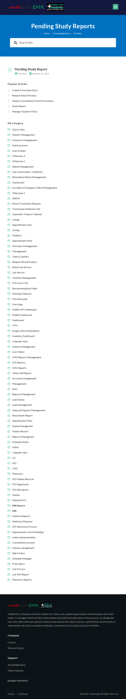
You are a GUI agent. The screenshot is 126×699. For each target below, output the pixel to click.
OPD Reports (19, 367)
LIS (14, 457)
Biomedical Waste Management (29, 177)
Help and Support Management (28, 410)
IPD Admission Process (24, 526)
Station (16, 494)
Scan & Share (19, 150)
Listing (15, 219)
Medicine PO (19, 500)
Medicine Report (21, 516)
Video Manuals (16, 670)
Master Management (23, 134)
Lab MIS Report (20, 574)
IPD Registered (20, 484)
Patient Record (20, 431)
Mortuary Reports (22, 293)
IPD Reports (18, 362)
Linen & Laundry (20, 256)
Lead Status (18, 399)
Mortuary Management (24, 246)
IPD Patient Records (23, 479)
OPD (15, 468)
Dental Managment (22, 426)
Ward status (18, 553)
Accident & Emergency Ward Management (34, 187)
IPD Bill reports (20, 489)
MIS (14, 510)
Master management (23, 547)
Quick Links (18, 129)
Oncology (17, 304)
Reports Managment (23, 436)
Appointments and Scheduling (27, 532)
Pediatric (17, 235)
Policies (11, 694)
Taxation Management (24, 277)
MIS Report (18, 505)
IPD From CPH (20, 283)
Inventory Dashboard (23, 335)
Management (19, 251)
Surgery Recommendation (25, 330)
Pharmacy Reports (22, 579)
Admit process (20, 145)
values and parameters (24, 537)
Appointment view (22, 224)
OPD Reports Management (26, 357)
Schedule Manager (22, 558)
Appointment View (22, 240)
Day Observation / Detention (27, 171)
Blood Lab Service (21, 267)
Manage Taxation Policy (24, 111)
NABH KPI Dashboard (24, 309)
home (47, 33)
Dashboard (18, 182)
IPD (14, 463)
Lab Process (18, 568)
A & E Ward (18, 351)
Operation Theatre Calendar (27, 214)
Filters (15, 447)
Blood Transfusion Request (26, 203)
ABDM (16, 198)
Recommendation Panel (24, 288)
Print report (18, 563)
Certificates (23, 694)
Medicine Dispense (22, 521)
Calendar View (20, 341)
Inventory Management (24, 140)
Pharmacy (17, 473)
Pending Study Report (31, 69)
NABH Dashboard (22, 314)
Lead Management (22, 404)
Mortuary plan (20, 298)
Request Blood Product (24, 95)
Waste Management (23, 166)
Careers (12, 642)
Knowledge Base (61, 33)
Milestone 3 (18, 155)
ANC (15, 388)
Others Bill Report (22, 373)
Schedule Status (20, 441)
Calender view (19, 452)
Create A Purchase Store (25, 90)
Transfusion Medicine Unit (26, 208)
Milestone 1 (18, 193)
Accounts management (24, 378)
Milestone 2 (18, 161)
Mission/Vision (16, 647)
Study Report (19, 106)
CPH (15, 325)
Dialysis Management (23, 346)
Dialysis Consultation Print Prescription (32, 100)
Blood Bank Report (22, 415)
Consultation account (23, 542)
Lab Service (18, 272)
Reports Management (23, 394)
